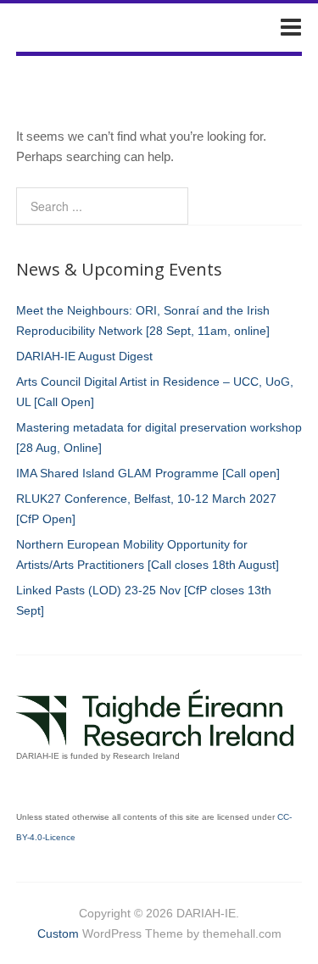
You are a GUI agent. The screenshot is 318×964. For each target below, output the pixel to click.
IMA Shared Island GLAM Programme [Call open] (148, 473)
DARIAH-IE (73, 26)
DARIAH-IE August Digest (84, 356)
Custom (58, 933)
